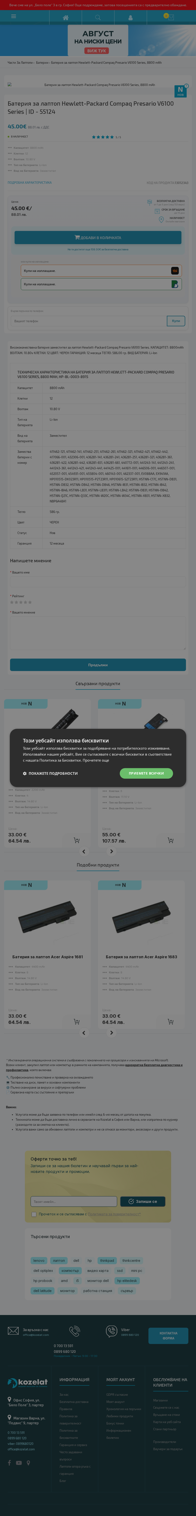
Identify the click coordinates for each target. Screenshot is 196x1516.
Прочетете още (96, 760)
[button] (50, 773)
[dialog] (98, 758)
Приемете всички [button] (146, 773)
